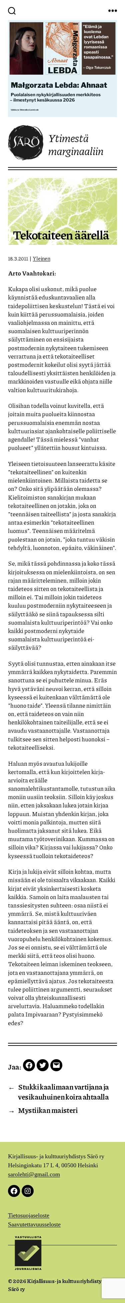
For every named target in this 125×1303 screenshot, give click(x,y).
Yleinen (41, 258)
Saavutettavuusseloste (34, 1224)
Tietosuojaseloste (28, 1215)
